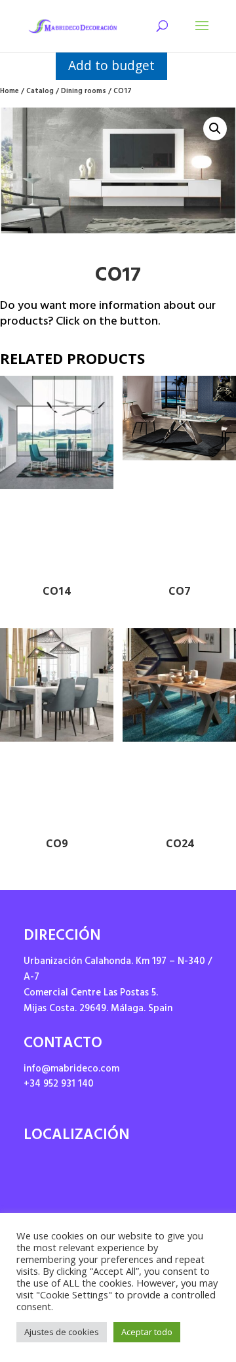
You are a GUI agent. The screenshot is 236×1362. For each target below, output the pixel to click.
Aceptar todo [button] (146, 1332)
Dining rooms (83, 92)
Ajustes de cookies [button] (61, 1332)
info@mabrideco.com (71, 1069)
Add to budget (111, 65)
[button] (215, 128)
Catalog (40, 92)
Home (9, 92)
